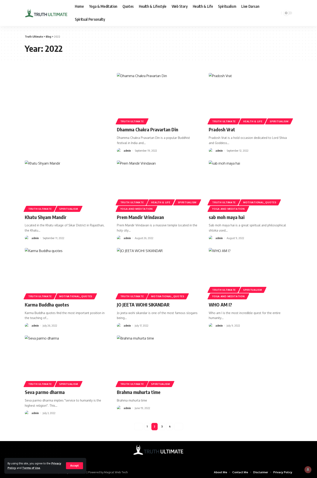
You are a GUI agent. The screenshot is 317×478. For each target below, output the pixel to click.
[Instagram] (161, 460)
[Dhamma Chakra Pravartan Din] (158, 98)
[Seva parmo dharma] (66, 360)
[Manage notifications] (307, 469)
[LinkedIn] (167, 460)
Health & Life (252, 121)
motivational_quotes (259, 202)
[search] (277, 13)
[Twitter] (155, 460)
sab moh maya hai (227, 217)
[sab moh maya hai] (250, 185)
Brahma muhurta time (138, 392)
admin (127, 150)
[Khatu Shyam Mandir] (66, 185)
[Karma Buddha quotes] (66, 273)
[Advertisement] (66, 105)
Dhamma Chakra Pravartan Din (147, 129)
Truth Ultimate (132, 121)
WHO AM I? (220, 305)
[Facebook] (150, 460)
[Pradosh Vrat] (250, 98)
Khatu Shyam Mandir (45, 217)
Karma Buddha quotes (47, 305)
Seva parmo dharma (45, 392)
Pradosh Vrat (222, 129)
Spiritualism (279, 121)
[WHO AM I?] (250, 273)
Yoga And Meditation (136, 208)
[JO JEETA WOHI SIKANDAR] (158, 273)
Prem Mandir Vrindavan (140, 217)
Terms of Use (31, 468)
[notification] (271, 13)
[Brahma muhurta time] (158, 360)
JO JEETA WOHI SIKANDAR (143, 305)
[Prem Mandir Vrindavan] (158, 185)
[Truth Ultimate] (46, 13)
